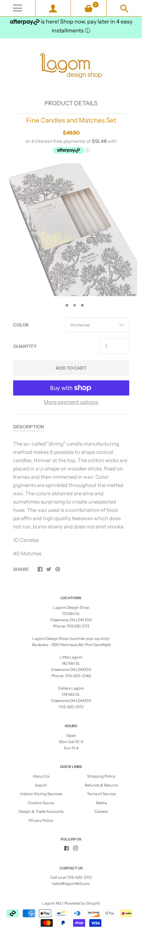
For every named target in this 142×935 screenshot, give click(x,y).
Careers (101, 811)
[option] (70, 229)
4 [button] (82, 305)
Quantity (25, 346)
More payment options (71, 402)
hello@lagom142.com (71, 883)
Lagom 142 (51, 903)
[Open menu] (17, 8)
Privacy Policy (41, 820)
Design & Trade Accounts (41, 811)
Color (21, 325)
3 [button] (74, 305)
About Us (41, 776)
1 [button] (59, 305)
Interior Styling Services (41, 793)
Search (41, 785)
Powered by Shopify (82, 903)
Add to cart (71, 368)
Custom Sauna (41, 802)
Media (101, 802)
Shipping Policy (101, 776)
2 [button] (66, 305)
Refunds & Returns (101, 785)
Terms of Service (101, 793)
